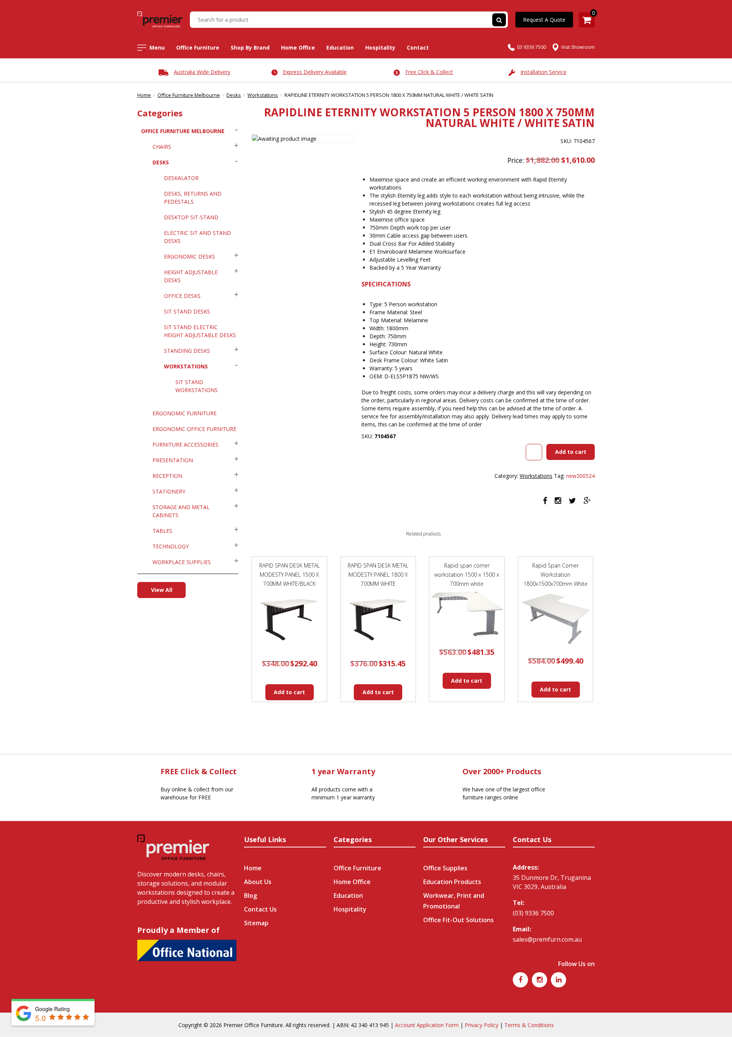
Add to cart (570, 451)
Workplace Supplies (181, 562)
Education (340, 47)
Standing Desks (187, 350)
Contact (418, 47)
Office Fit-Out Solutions (458, 920)
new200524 (580, 475)
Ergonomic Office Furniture (194, 428)
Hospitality (380, 47)
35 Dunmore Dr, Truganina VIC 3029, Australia (552, 882)
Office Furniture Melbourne (188, 95)
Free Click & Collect (429, 72)
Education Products (452, 882)
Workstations (262, 95)
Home (144, 95)
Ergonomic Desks (189, 256)
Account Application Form (427, 1025)
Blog (250, 895)
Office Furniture (197, 47)
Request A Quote (544, 19)
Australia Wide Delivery (202, 72)
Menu (157, 47)
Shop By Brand (250, 47)
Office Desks (182, 295)
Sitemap (256, 923)
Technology (170, 546)
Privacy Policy (481, 1025)
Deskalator (181, 178)
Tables (162, 530)
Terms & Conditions (529, 1025)
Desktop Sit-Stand (191, 217)
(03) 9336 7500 (533, 913)
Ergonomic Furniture (184, 413)
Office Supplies (445, 868)
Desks (233, 95)
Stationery (168, 491)
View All (161, 589)
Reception (167, 475)
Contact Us (260, 909)
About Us (257, 882)
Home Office (298, 47)
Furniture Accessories (185, 444)
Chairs (161, 146)
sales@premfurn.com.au (547, 939)
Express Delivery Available (315, 72)
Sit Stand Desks (187, 311)
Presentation (172, 460)
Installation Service (543, 72)
